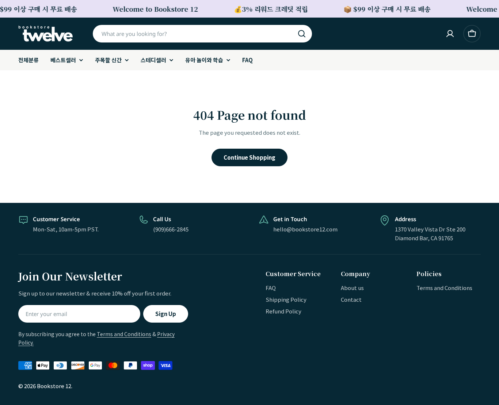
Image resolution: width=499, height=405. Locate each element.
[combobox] (202, 33)
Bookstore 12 (54, 386)
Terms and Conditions (124, 334)
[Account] (450, 33)
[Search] (301, 33)
